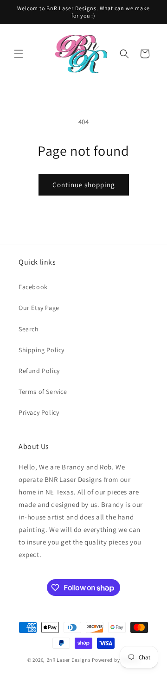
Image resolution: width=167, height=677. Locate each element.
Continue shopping (83, 184)
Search (29, 329)
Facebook (33, 287)
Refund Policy (39, 371)
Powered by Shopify (116, 660)
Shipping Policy (41, 350)
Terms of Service (43, 391)
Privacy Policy (39, 412)
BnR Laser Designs (68, 660)
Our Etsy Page (39, 308)
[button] (18, 54)
